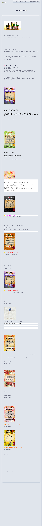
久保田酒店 (21, 39)
